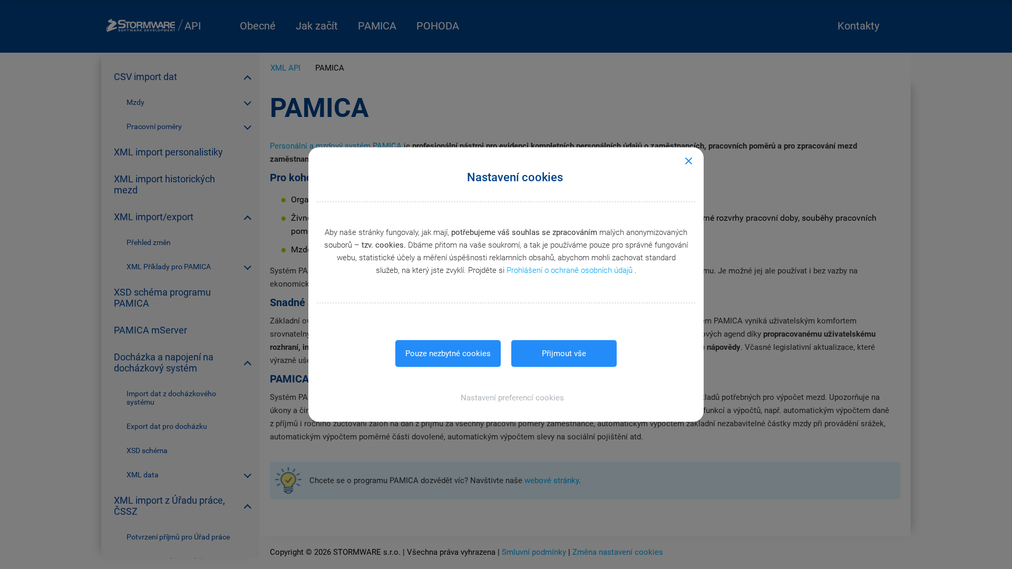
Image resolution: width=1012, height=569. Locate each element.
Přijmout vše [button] (564, 353)
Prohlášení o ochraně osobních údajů (571, 270)
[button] (506, 398)
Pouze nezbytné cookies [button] (448, 353)
